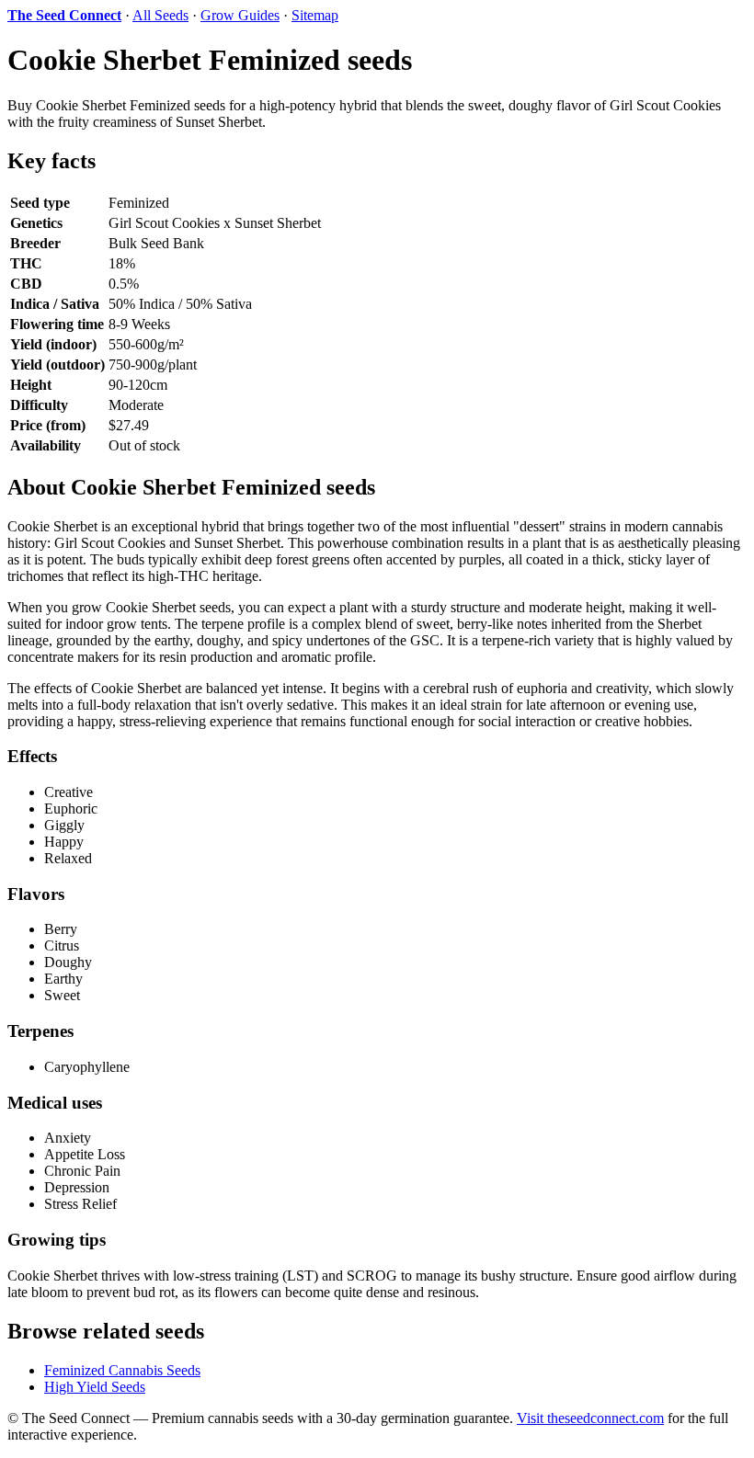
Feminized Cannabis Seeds (122, 1370)
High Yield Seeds (94, 1387)
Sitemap (314, 15)
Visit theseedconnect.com (590, 1418)
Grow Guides (240, 15)
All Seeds (160, 15)
